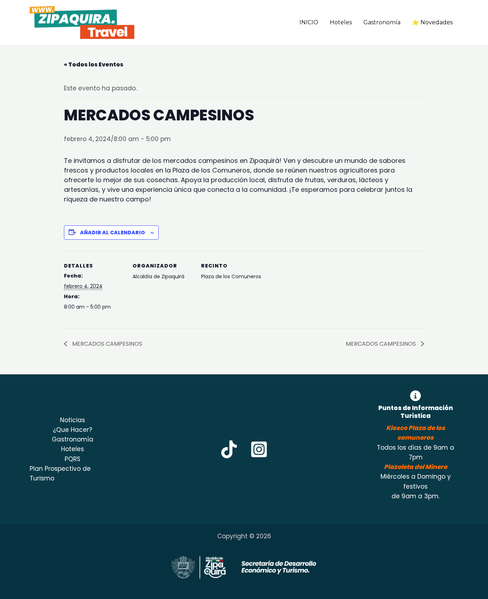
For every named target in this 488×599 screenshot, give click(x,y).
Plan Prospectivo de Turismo (60, 473)
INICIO (308, 22)
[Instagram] (259, 449)
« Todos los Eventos (93, 64)
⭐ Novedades (432, 22)
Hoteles (341, 22)
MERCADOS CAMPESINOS (106, 344)
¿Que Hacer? (72, 429)
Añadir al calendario (112, 232)
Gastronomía (381, 22)
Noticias (72, 420)
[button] (281, 22)
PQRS (72, 459)
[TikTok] (229, 449)
